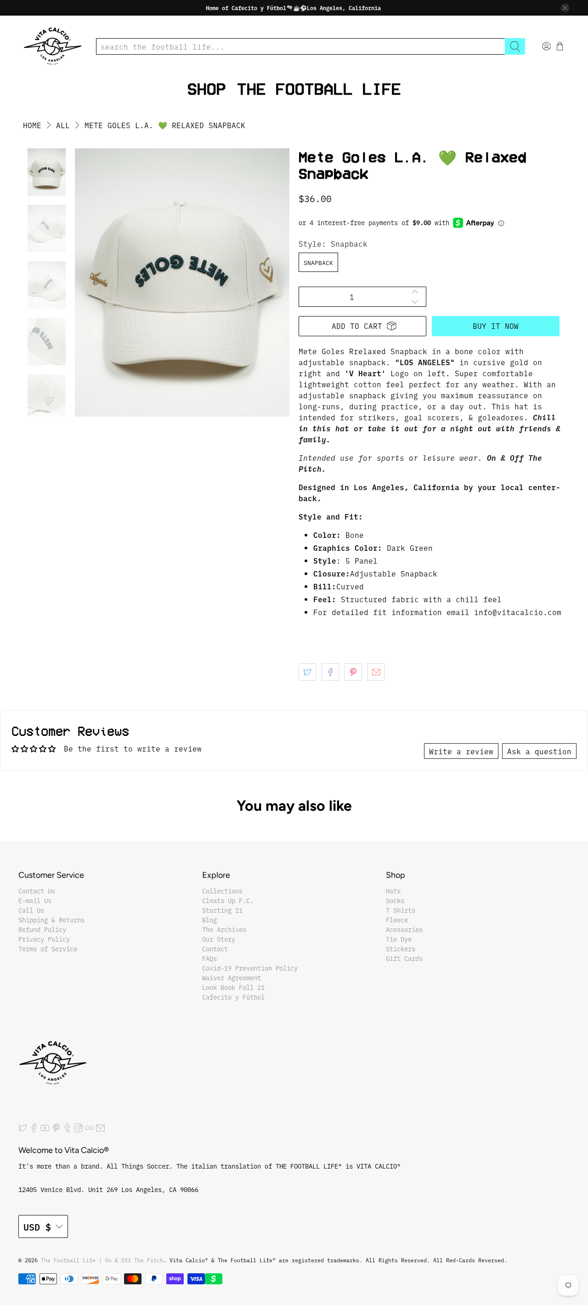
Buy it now (496, 326)
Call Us (31, 910)
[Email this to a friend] (376, 672)
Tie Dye (399, 938)
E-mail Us (34, 900)
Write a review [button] (461, 751)
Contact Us (36, 890)
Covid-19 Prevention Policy (250, 967)
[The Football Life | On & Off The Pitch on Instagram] (78, 1130)
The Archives (224, 929)
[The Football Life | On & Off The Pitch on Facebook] (33, 1130)
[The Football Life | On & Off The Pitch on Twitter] (22, 1130)
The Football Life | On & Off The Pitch (102, 1260)
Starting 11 (222, 910)
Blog (209, 919)
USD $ (37, 1226)
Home (32, 125)
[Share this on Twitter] (307, 672)
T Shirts (400, 910)
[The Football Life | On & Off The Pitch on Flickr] (89, 1130)
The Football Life (319, 88)
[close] (565, 7)
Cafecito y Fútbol (233, 996)
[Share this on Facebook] (330, 672)
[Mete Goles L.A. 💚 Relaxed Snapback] (182, 282)
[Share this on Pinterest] (353, 672)
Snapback (318, 262)
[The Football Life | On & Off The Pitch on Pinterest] (56, 1130)
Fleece (397, 919)
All (63, 125)
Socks (395, 900)
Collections (222, 890)
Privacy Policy (44, 938)
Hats (393, 890)
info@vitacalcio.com (517, 612)
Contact (215, 948)
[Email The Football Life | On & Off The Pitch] (100, 1130)
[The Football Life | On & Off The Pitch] (52, 46)
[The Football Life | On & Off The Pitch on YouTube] (44, 1130)
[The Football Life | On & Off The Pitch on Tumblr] (67, 1130)
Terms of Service (47, 948)
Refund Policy (42, 929)
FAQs (209, 958)
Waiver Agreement (231, 977)
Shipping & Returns (51, 919)
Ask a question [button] (539, 751)
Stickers (400, 948)
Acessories (404, 929)
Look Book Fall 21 (233, 987)
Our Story (218, 938)
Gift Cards (404, 958)
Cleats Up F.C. (228, 900)
